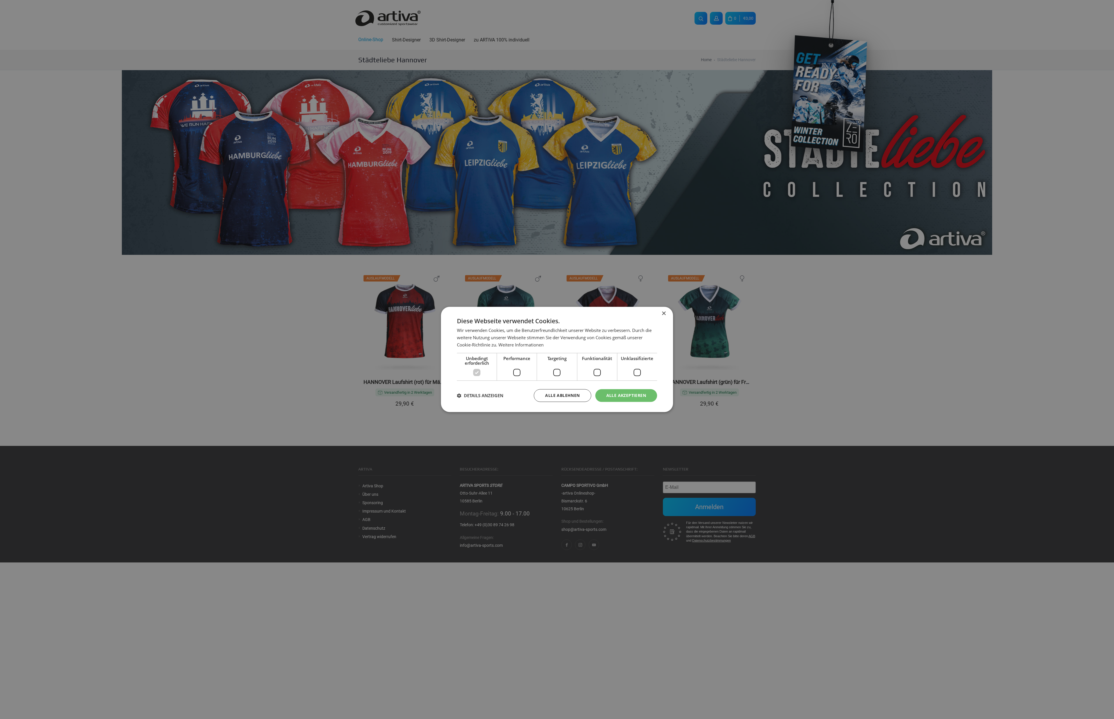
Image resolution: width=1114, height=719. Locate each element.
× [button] (663, 313)
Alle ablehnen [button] (562, 395)
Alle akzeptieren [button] (626, 395)
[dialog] (557, 359)
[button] (480, 395)
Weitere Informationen (521, 345)
